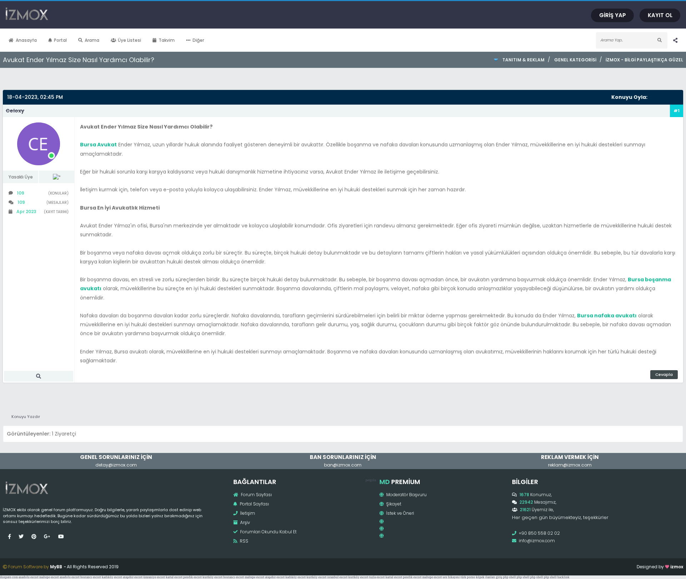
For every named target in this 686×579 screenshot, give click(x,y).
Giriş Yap (612, 15)
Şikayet (393, 504)
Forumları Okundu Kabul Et (268, 532)
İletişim (247, 513)
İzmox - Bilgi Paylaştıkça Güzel (644, 60)
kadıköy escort (112, 577)
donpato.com (9, 577)
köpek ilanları (485, 577)
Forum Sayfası (256, 495)
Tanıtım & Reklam (523, 60)
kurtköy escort (213, 577)
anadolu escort (29, 577)
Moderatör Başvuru (406, 495)
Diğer (198, 40)
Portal (60, 40)
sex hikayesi (451, 577)
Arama (92, 40)
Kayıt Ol (660, 15)
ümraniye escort (154, 577)
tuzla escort (377, 577)
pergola (371, 480)
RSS (243, 541)
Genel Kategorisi (575, 60)
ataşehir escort (133, 577)
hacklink (563, 577)
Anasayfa (26, 40)
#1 (676, 111)
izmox (676, 567)
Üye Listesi (129, 40)
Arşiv (244, 522)
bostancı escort (90, 577)
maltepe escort (49, 577)
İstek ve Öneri (399, 513)
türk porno (468, 577)
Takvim (167, 40)
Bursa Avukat (98, 144)
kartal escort (174, 577)
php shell (509, 577)
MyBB (56, 567)
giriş (499, 577)
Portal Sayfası (254, 504)
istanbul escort (337, 577)
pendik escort (192, 577)
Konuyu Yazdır (25, 416)
